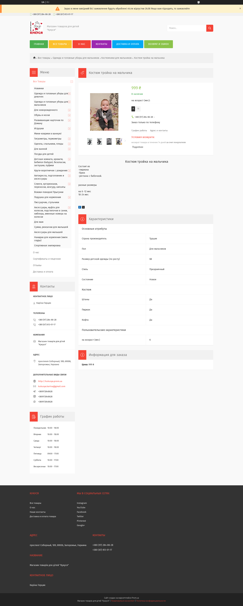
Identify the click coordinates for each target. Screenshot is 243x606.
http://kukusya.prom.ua (50, 381)
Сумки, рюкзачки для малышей (51, 227)
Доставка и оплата (127, 44)
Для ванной (40, 149)
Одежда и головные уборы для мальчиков (76, 58)
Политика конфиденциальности (151, 601)
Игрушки (39, 128)
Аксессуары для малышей (48, 232)
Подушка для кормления (47, 197)
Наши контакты (38, 512)
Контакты (101, 44)
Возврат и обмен (158, 44)
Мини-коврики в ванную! (47, 134)
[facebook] (79, 208)
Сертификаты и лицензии (47, 259)
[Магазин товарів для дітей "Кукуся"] (36, 33)
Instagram (82, 503)
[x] (83, 208)
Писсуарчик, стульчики (46, 202)
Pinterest (81, 521)
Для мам (38, 222)
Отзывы (37, 265)
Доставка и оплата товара (43, 516)
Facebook (81, 512)
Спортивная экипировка (47, 245)
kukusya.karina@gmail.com (51, 386)
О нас (81, 44)
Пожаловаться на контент (122, 601)
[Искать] (209, 28)
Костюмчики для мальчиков (116, 58)
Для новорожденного (46, 110)
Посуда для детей (43, 154)
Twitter (80, 516)
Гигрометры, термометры (47, 139)
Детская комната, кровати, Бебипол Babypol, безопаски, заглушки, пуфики (50, 162)
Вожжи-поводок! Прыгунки (48, 192)
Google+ (81, 525)
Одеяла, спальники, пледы (48, 144)
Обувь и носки (42, 115)
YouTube (81, 508)
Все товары (44, 58)
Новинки (39, 88)
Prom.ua (135, 598)
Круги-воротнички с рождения (50, 170)
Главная (39, 44)
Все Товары (60, 44)
